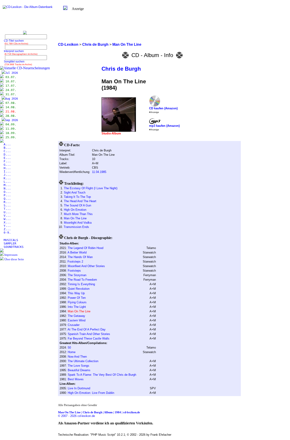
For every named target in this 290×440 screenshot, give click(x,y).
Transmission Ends (76, 227)
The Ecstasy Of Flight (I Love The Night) (90, 188)
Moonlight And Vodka (78, 222)
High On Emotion (75, 209)
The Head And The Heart (80, 201)
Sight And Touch (74, 192)
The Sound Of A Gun (77, 205)
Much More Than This (78, 214)
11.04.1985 (99, 172)
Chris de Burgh (121, 69)
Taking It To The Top (77, 196)
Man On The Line (75, 218)
